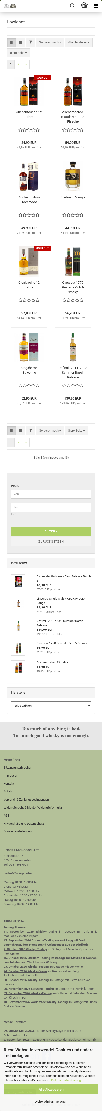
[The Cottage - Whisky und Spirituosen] (9, 6)
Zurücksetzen (51, 541)
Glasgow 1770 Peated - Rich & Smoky (73, 287)
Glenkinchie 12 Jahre (29, 285)
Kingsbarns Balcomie (29, 370)
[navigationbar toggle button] (96, 6)
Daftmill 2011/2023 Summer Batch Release (73, 372)
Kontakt (9, 783)
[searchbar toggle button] (72, 6)
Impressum (11, 775)
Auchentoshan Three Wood (29, 199)
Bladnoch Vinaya (72, 197)
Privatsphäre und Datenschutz (24, 823)
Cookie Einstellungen (18, 831)
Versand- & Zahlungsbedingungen (26, 799)
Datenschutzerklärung (66, 1080)
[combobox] (50, 42)
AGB (6, 815)
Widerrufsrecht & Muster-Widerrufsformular (33, 807)
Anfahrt (9, 791)
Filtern (51, 531)
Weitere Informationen (51, 1101)
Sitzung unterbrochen (18, 767)
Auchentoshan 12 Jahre (29, 114)
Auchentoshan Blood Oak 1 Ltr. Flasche (73, 116)
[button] (11, 42)
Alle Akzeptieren (51, 1089)
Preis (15, 486)
